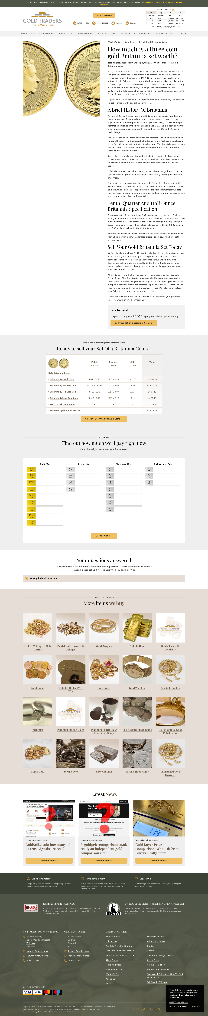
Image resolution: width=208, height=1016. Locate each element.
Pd (180, 13)
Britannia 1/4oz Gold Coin (63, 391)
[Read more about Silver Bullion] (104, 753)
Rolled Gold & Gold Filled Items (170, 731)
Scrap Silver (71, 771)
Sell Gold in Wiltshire (157, 982)
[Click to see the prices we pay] (173, 10)
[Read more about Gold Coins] (37, 669)
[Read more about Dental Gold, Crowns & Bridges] (70, 627)
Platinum (37, 729)
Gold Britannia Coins (59, 373)
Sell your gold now (104, 15)
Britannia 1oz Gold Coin (62, 379)
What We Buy (85, 33)
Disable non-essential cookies (184, 1007)
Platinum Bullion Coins (70, 729)
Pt (170, 13)
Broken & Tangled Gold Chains (38, 647)
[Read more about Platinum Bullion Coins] (70, 711)
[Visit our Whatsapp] (159, 1009)
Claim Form (153, 960)
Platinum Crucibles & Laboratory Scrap (104, 731)
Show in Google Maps (37, 951)
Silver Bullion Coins (137, 771)
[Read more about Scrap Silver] (70, 753)
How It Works (28, 33)
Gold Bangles (104, 646)
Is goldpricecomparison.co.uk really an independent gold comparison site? (104, 848)
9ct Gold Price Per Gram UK (119, 946)
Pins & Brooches (170, 688)
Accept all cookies (178, 1002)
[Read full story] (49, 818)
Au (151, 13)
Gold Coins (37, 688)
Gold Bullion (137, 646)
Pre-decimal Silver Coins (137, 729)
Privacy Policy (36, 1012)
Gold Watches (137, 688)
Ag (161, 13)
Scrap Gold (37, 771)
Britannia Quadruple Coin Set (65, 410)
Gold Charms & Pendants (170, 647)
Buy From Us (65, 33)
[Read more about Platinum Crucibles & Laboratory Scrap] (104, 711)
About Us (110, 979)
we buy (116, 603)
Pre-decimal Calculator (158, 969)
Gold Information (156, 964)
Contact (183, 33)
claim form (113, 281)
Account (151, 950)
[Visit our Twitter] (143, 1009)
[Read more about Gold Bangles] (104, 627)
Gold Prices (111, 941)
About (101, 33)
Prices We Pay (46, 33)
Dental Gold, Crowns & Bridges (70, 647)
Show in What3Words (37, 955)
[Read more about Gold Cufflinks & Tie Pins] (70, 669)
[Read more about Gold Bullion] (137, 627)
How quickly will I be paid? (44, 578)
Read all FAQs (127, 570)
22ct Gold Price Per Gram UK (120, 955)
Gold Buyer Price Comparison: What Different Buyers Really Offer (157, 848)
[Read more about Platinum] (37, 711)
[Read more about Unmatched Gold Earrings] (170, 753)
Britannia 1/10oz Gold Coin (64, 398)
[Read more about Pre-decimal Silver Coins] (137, 711)
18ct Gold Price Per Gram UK (120, 950)
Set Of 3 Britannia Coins (62, 404)
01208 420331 (74, 960)
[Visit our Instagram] (151, 1009)
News (113, 33)
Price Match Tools (164, 33)
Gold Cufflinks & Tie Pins (71, 689)
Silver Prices (112, 960)
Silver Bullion (104, 771)
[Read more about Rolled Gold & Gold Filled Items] (170, 711)
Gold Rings (104, 688)
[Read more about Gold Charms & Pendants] (170, 627)
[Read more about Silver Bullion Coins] (137, 753)
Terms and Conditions (66, 1012)
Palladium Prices (114, 969)
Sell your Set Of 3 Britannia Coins (132, 323)
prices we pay (171, 316)
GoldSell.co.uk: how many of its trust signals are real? (48, 846)
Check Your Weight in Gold (160, 955)
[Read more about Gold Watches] (137, 669)
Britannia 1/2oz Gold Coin (63, 385)
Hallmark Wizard (142, 33)
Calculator (125, 33)
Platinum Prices (113, 964)
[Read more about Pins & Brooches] (170, 669)
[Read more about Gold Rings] (104, 669)
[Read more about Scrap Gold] (37, 753)
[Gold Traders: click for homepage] (42, 19)
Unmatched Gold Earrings (170, 773)
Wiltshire (30, 943)
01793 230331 (33, 960)
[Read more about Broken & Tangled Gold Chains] (37, 627)
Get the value (103, 535)
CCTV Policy (48, 1012)
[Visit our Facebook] (136, 1009)
